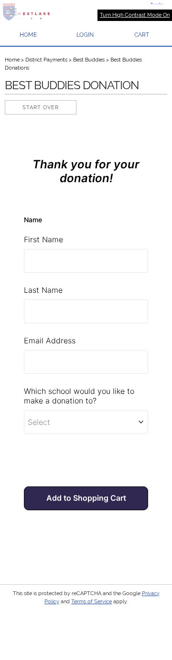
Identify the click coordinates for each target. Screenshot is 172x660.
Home (12, 60)
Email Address (49, 340)
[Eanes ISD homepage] (86, 12)
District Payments (46, 60)
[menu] (11, 12)
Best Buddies (89, 60)
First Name (43, 239)
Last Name (43, 290)
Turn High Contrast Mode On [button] (135, 15)
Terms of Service (91, 601)
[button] (85, 35)
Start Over (40, 107)
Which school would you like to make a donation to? (80, 395)
